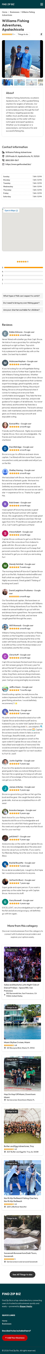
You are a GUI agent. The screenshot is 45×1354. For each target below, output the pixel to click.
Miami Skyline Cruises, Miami (17, 1042)
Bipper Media (26, 1306)
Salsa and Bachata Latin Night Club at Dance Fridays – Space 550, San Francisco (21, 987)
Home (4, 12)
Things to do (23, 34)
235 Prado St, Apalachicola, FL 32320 (23, 156)
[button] (40, 59)
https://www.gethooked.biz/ (18, 164)
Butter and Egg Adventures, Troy (19, 1146)
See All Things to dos (22, 1274)
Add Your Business (15, 1337)
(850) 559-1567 (12, 160)
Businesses (14, 12)
